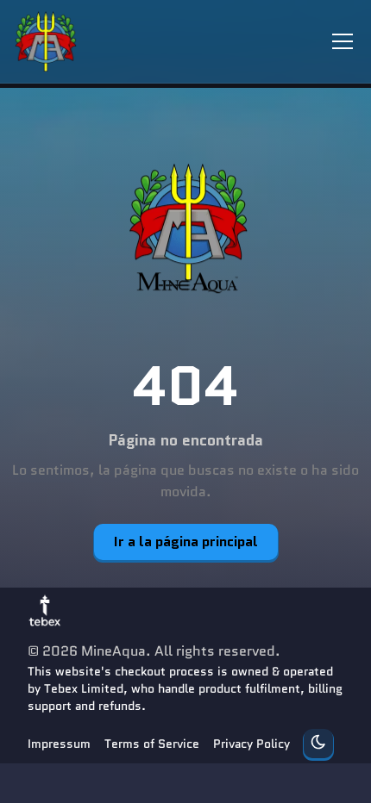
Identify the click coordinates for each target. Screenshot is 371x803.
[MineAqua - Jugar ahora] (185, 230)
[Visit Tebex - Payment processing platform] (45, 610)
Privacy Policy (251, 743)
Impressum (59, 743)
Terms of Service (151, 743)
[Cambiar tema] (318, 743)
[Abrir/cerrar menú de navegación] (342, 41)
